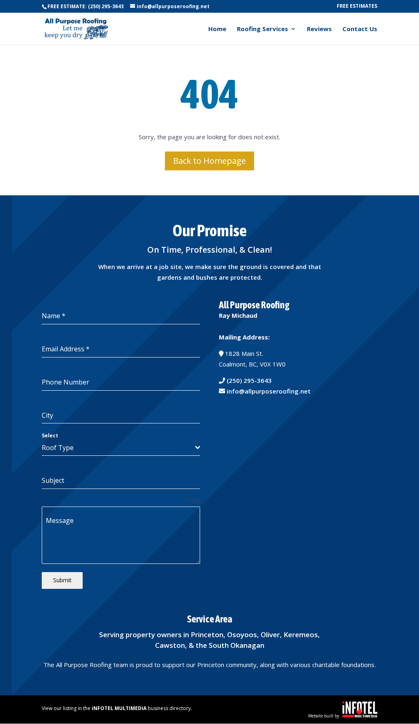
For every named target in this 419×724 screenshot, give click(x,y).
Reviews (319, 29)
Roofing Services (262, 29)
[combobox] (121, 448)
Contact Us (359, 29)
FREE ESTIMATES (357, 6)
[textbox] (118, 447)
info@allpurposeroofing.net (269, 391)
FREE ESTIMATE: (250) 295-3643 (85, 6)
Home (217, 29)
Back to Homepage (209, 160)
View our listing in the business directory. (117, 708)
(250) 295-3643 (249, 380)
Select (50, 435)
